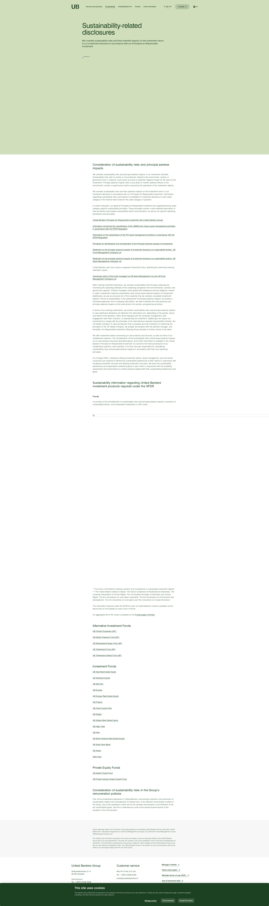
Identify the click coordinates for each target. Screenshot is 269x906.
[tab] (164, 7)
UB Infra (96, 732)
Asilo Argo (97, 757)
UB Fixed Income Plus (102, 708)
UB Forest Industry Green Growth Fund (110, 779)
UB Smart (97, 751)
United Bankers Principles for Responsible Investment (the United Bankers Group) (128, 220)
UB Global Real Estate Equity (105, 720)
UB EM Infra (98, 684)
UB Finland (97, 702)
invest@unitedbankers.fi (127, 878)
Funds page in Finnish (145, 615)
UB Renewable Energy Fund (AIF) (107, 643)
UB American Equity (101, 678)
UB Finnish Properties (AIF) (104, 631)
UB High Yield (99, 726)
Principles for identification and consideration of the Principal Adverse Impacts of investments (133, 244)
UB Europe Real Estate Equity (106, 696)
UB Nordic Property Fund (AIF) (106, 637)
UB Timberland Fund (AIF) (104, 649)
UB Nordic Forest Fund (103, 773)
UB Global (97, 714)
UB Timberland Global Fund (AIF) (107, 655)
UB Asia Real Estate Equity (104, 672)
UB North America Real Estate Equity (109, 738)
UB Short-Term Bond (101, 744)
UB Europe (97, 690)
